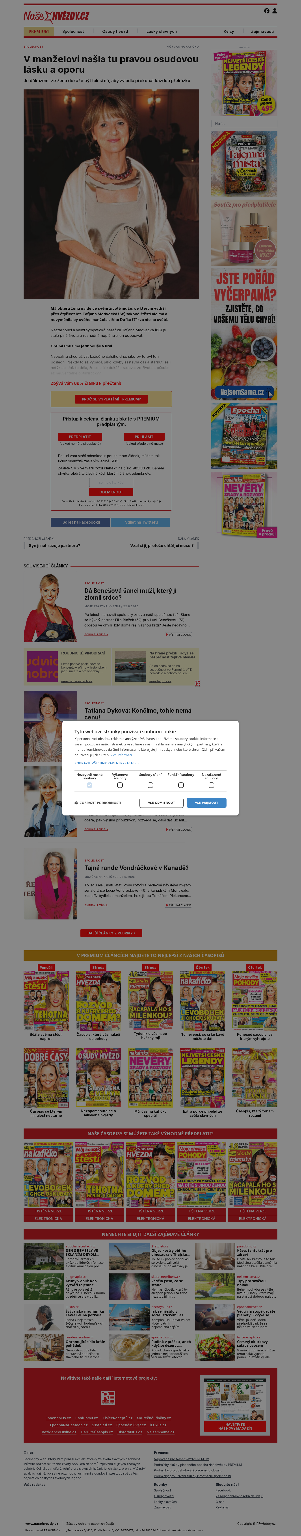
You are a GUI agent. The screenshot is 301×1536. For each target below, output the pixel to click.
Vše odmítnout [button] (161, 802)
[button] (150, 763)
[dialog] (150, 768)
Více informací (121, 755)
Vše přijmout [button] (206, 802)
